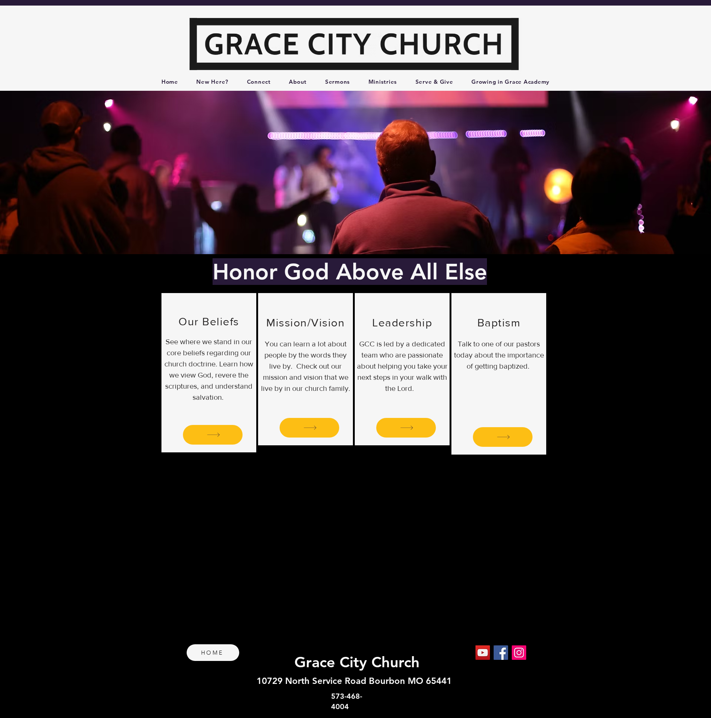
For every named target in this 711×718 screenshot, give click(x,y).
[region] (208, 372)
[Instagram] (519, 652)
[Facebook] (501, 652)
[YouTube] (482, 652)
